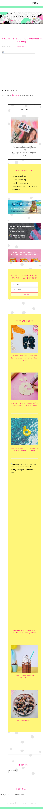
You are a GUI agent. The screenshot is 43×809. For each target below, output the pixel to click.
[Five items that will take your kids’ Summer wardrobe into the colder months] (24, 352)
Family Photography (20, 183)
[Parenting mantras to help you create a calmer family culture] (24, 472)
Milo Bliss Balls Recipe (24, 721)
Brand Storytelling (19, 179)
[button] (36, 3)
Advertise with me (19, 176)
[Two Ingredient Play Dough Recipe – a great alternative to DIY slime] (24, 399)
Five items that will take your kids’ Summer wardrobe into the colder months (24, 358)
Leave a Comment (22, 46)
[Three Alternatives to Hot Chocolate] (24, 672)
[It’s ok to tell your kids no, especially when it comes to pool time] (24, 445)
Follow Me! (12, 771)
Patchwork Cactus (21, 18)
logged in (15, 95)
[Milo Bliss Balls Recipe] (24, 717)
